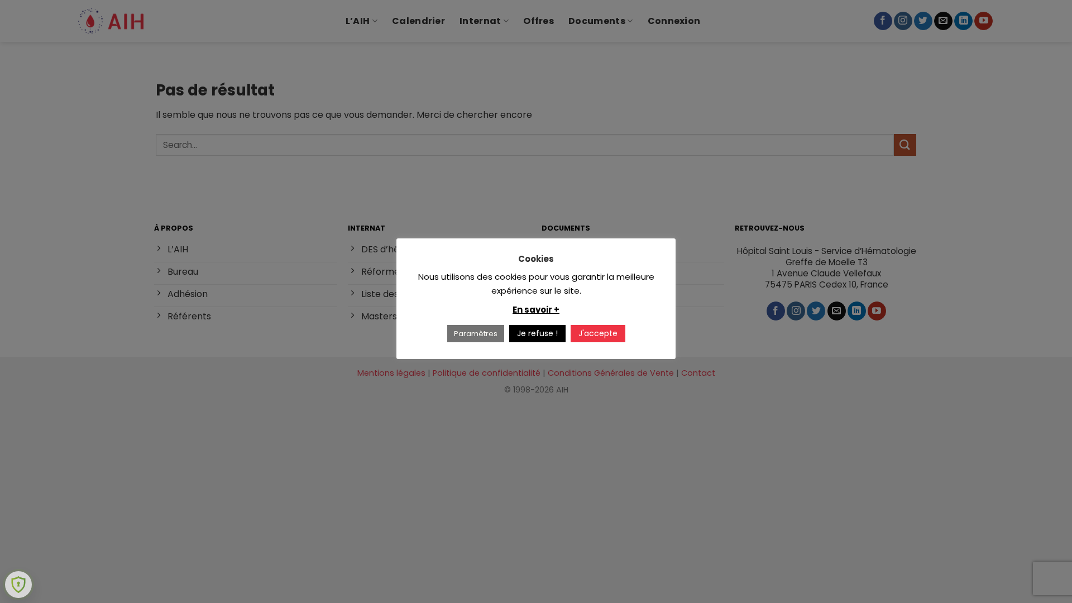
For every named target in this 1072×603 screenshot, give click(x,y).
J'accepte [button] (598, 333)
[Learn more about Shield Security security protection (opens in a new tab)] (18, 584)
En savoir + (536, 309)
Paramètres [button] (475, 333)
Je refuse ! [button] (537, 333)
